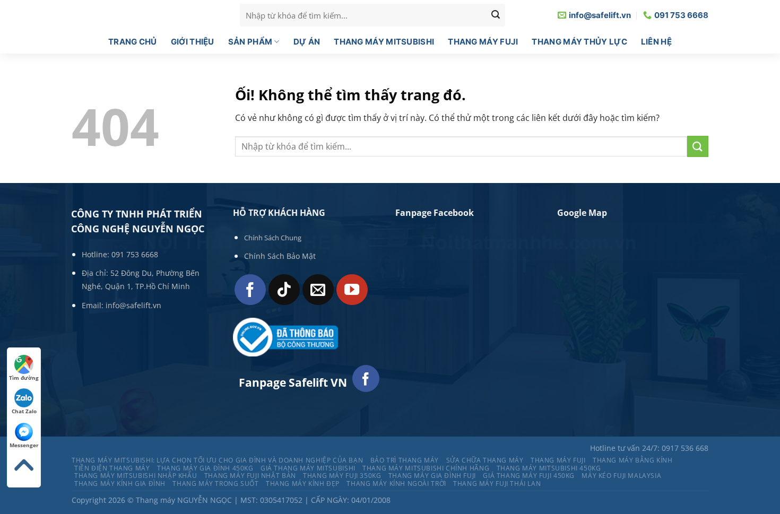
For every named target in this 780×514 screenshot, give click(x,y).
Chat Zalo (24, 411)
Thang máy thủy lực (579, 42)
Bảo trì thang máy (404, 460)
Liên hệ (656, 42)
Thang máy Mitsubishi (384, 42)
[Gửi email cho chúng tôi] (318, 290)
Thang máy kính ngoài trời (396, 483)
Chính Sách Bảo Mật (280, 256)
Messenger (24, 445)
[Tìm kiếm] (496, 15)
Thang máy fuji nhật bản (250, 475)
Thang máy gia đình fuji (432, 475)
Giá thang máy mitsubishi (308, 468)
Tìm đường (24, 377)
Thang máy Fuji (483, 42)
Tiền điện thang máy (112, 468)
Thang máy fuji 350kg (342, 475)
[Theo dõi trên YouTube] (352, 290)
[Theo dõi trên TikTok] (284, 290)
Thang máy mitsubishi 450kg (549, 468)
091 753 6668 (134, 254)
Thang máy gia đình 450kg (205, 468)
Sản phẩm (250, 42)
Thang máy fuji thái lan (497, 483)
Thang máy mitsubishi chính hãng (425, 468)
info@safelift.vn (133, 305)
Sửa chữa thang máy (485, 460)
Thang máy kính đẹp (303, 483)
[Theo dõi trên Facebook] (250, 290)
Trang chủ (132, 42)
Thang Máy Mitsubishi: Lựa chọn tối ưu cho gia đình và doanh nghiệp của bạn (217, 460)
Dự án (306, 42)
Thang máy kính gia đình (120, 483)
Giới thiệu (192, 42)
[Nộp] (697, 146)
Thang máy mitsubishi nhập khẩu (135, 475)
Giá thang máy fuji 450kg (529, 475)
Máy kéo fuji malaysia (621, 475)
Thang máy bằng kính (633, 460)
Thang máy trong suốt (215, 483)
